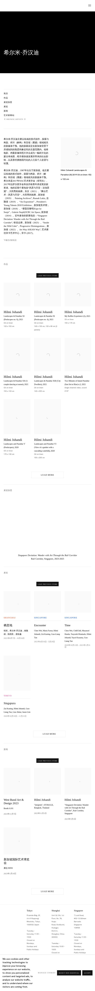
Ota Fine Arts (17, 5)
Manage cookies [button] (47, 973)
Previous (10, 524)
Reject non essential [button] (69, 973)
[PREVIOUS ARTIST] (5, 119)
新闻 (6, 111)
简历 (6, 93)
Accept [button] (87, 973)
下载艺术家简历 (17, 240)
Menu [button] (89, 5)
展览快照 (8, 102)
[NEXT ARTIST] (25, 119)
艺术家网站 (9, 115)
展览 (6, 107)
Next (85, 524)
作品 (6, 98)
